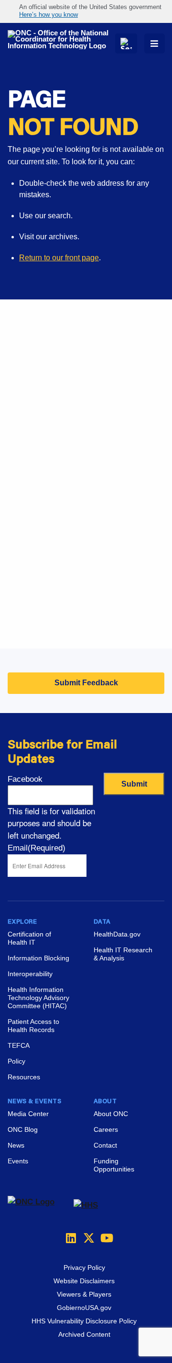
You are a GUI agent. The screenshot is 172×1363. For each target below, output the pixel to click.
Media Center (28, 1114)
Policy (16, 1061)
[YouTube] (103, 1238)
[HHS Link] (86, 1205)
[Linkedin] (69, 1238)
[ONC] (41, 1205)
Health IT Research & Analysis (123, 954)
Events (19, 600)
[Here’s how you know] (86, 11)
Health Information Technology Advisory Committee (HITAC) (38, 998)
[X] (86, 1238)
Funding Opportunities (45, 623)
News (16, 1145)
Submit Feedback (86, 683)
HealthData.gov (117, 934)
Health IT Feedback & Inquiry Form (67, 468)
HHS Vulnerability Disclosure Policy (84, 1321)
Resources (24, 1077)
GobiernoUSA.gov (84, 1307)
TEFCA (19, 1045)
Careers (21, 576)
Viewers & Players (84, 1294)
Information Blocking (38, 958)
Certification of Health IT (29, 938)
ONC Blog (23, 1129)
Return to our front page (59, 258)
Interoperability (30, 974)
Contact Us (26, 516)
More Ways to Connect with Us (80, 386)
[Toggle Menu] (154, 43)
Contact (105, 1145)
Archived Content (84, 1334)
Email (36, 847)
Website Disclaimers (84, 1281)
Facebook (25, 779)
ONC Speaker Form (41, 492)
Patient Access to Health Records (33, 1025)
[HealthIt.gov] (61, 39)
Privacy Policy (84, 1267)
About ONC (111, 1114)
